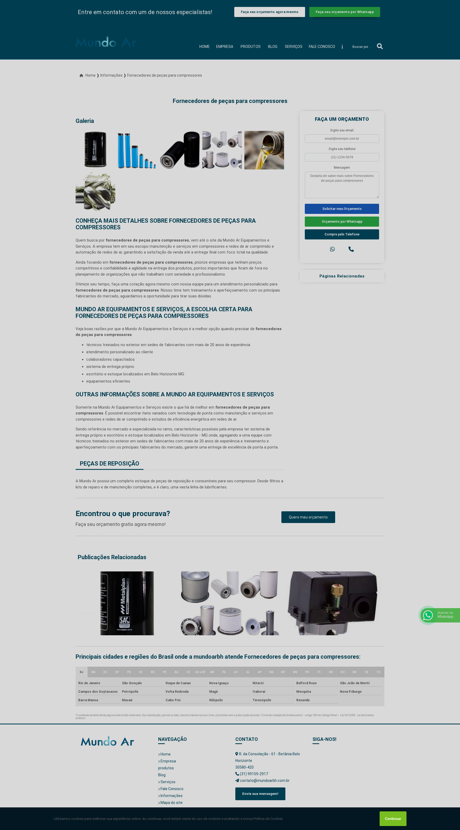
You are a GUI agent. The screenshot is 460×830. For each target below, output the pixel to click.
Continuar (393, 819)
